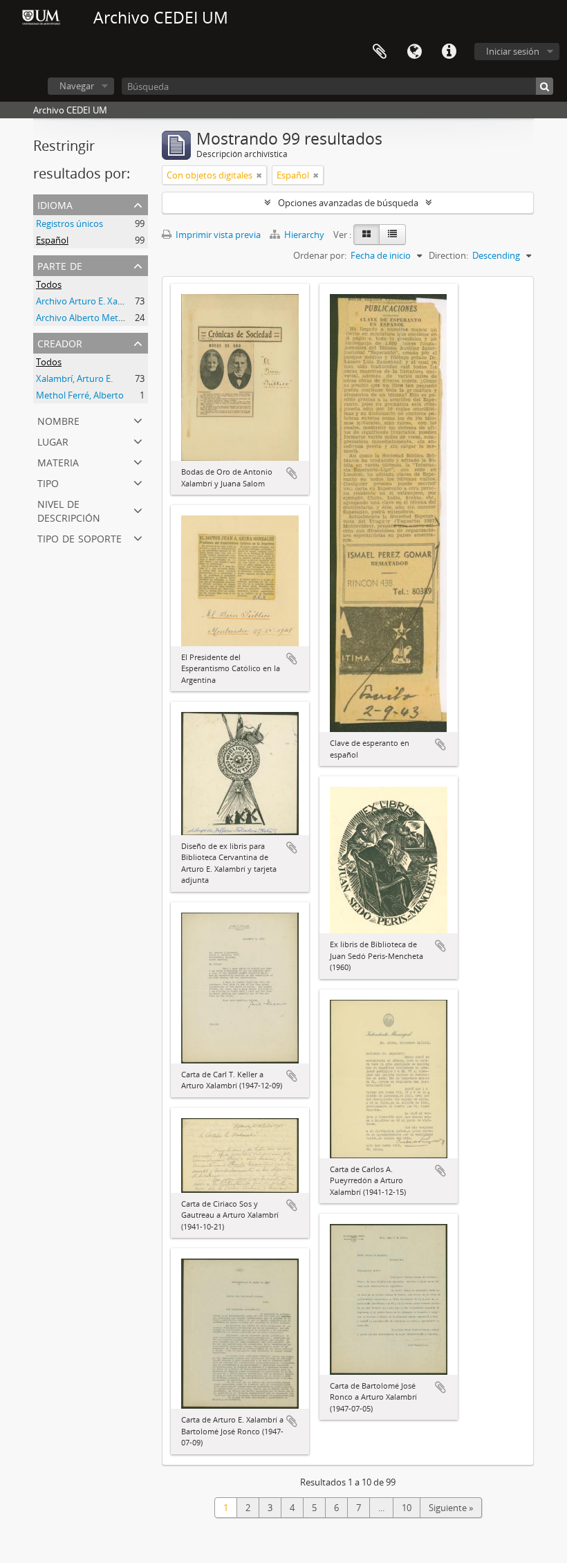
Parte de (59, 264)
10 (406, 1507)
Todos (49, 284)
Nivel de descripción (68, 509)
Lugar (52, 440)
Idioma (414, 52)
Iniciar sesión (512, 51)
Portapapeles (379, 52)
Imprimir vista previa (217, 234)
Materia (58, 461)
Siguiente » (451, 1507)
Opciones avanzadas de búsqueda (348, 202)
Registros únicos (69, 223)
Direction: (448, 255)
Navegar (76, 86)
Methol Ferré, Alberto (80, 395)
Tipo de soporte (79, 537)
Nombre (58, 419)
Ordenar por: (319, 255)
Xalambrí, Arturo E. (74, 378)
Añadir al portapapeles (292, 473)
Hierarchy (304, 234)
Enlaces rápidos (448, 52)
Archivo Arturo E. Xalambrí (90, 301)
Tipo (48, 482)
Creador (59, 342)
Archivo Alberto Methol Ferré (95, 317)
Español (52, 240)
